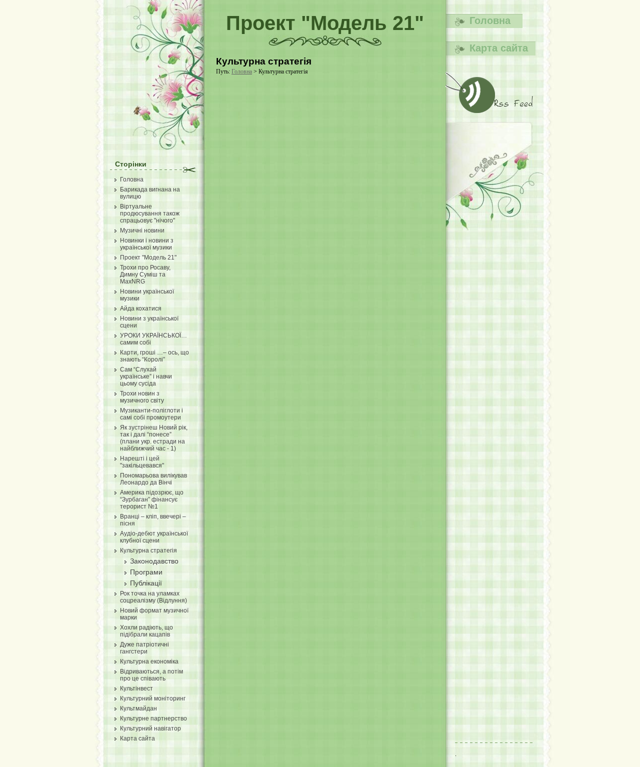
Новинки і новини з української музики (147, 244)
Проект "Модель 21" (148, 257)
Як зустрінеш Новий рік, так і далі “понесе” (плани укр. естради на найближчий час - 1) (154, 438)
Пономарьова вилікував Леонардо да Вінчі (153, 479)
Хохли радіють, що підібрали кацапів (146, 631)
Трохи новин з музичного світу (142, 397)
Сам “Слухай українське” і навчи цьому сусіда (146, 376)
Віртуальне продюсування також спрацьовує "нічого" (150, 213)
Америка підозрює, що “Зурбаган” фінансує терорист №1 (152, 499)
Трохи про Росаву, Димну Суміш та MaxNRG (145, 274)
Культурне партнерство (153, 718)
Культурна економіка (149, 661)
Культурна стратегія (148, 550)
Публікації (146, 583)
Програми (146, 572)
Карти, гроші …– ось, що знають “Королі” (154, 356)
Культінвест (136, 688)
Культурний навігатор (150, 728)
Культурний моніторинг (153, 698)
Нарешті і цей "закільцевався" (142, 462)
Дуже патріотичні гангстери (144, 648)
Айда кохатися (141, 308)
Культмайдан (138, 708)
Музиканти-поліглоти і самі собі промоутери (151, 414)
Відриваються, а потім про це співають (151, 675)
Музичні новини (142, 230)
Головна (132, 179)
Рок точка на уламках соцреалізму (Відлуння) (153, 597)
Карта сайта (137, 738)
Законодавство (154, 561)
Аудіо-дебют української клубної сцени (154, 537)
